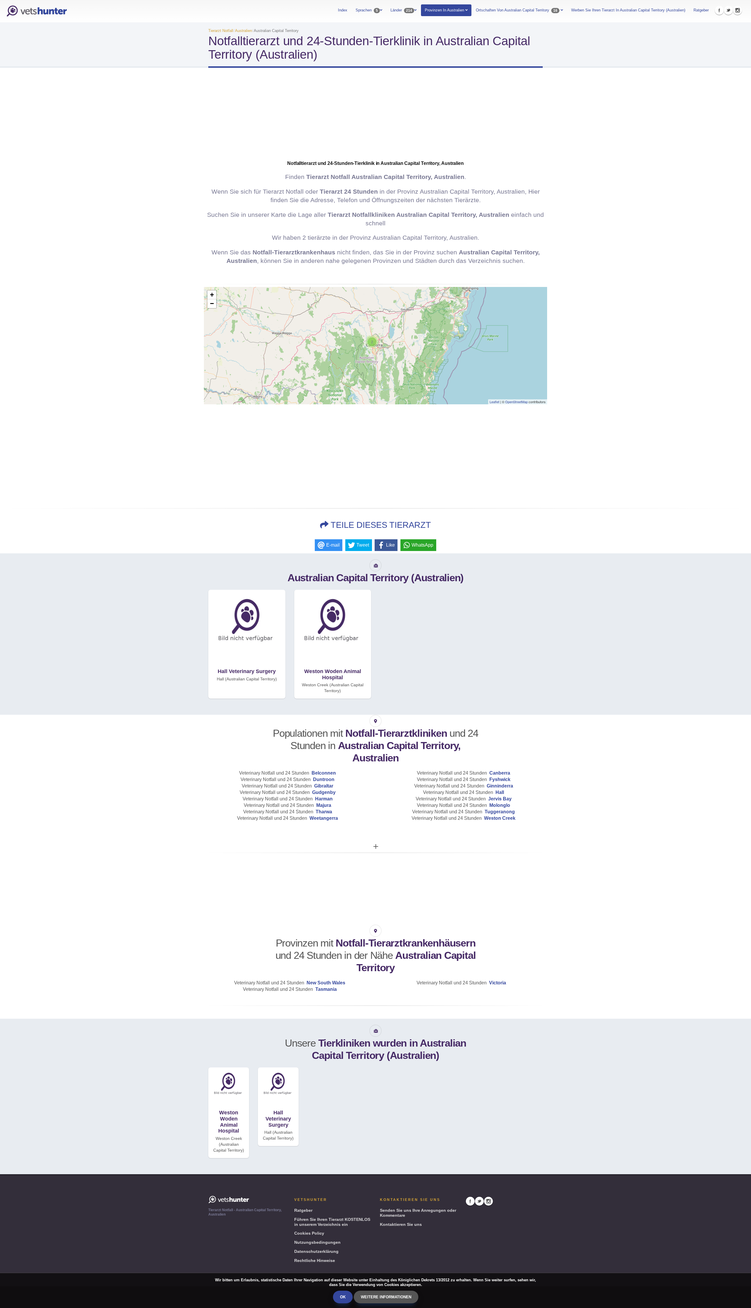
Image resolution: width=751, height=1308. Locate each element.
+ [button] (212, 294)
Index (342, 10)
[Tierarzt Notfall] (36, 11)
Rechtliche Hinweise (314, 1260)
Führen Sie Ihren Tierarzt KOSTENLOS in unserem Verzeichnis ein (332, 1222)
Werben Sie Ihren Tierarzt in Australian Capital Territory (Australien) (628, 10)
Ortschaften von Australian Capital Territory (516, 10)
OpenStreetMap (516, 401)
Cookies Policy (309, 1233)
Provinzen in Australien (445, 10)
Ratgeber (701, 10)
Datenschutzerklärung (316, 1251)
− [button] (212, 303)
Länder (401, 10)
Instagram (737, 10)
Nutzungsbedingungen (317, 1242)
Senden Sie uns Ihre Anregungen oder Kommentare (418, 1213)
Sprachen (367, 10)
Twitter (728, 10)
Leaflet (494, 401)
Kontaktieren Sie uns (401, 1224)
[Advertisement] (375, 119)
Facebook (719, 10)
